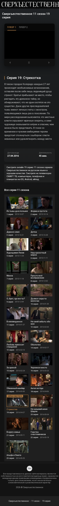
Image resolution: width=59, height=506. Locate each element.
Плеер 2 (23, 27)
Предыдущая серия (11, 62)
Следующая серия (48, 62)
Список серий (29, 62)
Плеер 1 (11, 27)
